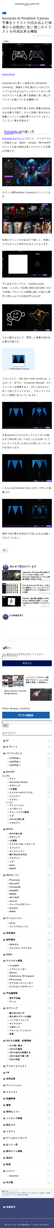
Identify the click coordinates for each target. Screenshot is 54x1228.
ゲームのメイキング (28, 1138)
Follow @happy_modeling (16, 708)
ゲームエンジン (28, 918)
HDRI (28, 954)
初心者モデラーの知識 (30, 1016)
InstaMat (30, 966)
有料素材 (28, 933)
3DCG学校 (30, 1059)
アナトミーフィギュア (30, 1030)
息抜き (28, 1157)
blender (10, 771)
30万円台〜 (30, 765)
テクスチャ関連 (28, 960)
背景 (30, 1034)
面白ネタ (28, 1125)
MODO (30, 894)
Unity (30, 923)
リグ (30, 816)
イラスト (28, 1131)
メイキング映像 (28, 1118)
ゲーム (30, 1001)
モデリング (30, 786)
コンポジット (30, 809)
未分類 (28, 1182)
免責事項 (10, 1207)
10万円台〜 (30, 758)
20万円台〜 (30, 762)
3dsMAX (30, 891)
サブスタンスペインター (30, 983)
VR (28, 1072)
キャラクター (30, 1023)
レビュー (28, 1171)
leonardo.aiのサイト (13, 138)
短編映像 (28, 1098)
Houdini (30, 908)
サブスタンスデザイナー (30, 987)
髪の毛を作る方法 (30, 854)
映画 (28, 1164)
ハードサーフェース (30, 1020)
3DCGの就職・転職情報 (28, 1040)
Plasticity (30, 880)
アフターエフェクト (28, 1066)
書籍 (28, 1105)
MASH (30, 868)
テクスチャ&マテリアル (30, 792)
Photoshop (30, 980)
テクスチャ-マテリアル (30, 948)
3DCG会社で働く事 (30, 1056)
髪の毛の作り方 (30, 1013)
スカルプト (30, 823)
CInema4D (30, 887)
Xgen (30, 865)
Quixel (30, 973)
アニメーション (30, 805)
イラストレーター (30, 969)
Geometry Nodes (30, 782)
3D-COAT (30, 897)
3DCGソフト (28, 875)
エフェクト (30, 796)
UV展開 (30, 789)
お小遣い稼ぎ (30, 1046)
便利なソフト (28, 1111)
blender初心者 (30, 819)
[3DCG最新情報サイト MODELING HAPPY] (27, 4)
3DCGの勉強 (30, 1049)
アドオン (14, 799)
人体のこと (30, 1027)
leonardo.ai (8, 74)
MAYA (28, 829)
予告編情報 (28, 993)
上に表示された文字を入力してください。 (24, 654)
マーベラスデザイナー (30, 904)
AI (4, 13)
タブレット (28, 746)
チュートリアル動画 (30, 812)
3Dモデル (30, 944)
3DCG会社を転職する (30, 1052)
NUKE (30, 911)
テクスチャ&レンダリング (30, 844)
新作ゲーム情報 (28, 1151)
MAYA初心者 (30, 834)
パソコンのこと (28, 753)
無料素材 (28, 939)
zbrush (30, 901)
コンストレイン (30, 851)
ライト (30, 779)
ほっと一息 (28, 1144)
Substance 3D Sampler (30, 976)
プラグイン (30, 858)
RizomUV (30, 883)
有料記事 (28, 1078)
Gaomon (30, 1176)
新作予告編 (30, 998)
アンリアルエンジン (30, 926)
